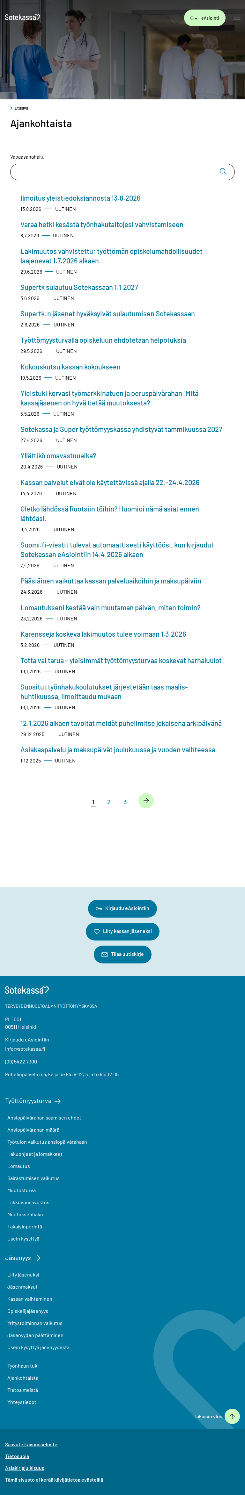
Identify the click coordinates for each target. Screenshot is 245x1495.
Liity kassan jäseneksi (127, 931)
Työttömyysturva (28, 1100)
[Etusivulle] (22, 17)
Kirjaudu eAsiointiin (127, 908)
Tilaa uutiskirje (127, 954)
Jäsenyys (18, 1257)
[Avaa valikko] (237, 18)
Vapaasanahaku (27, 157)
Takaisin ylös (208, 1416)
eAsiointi (210, 18)
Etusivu (21, 108)
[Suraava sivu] (146, 800)
